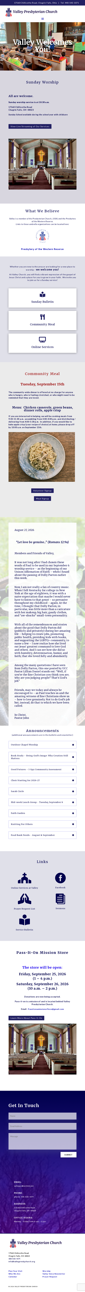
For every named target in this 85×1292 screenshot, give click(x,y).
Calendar (13, 1277)
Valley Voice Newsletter (53, 1274)
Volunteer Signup (42, 490)
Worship (46, 1271)
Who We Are (14, 1274)
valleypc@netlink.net (24, 1186)
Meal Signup (42, 498)
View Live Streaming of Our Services (30, 126)
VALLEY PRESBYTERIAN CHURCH (26, 1286)
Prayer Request (49, 1277)
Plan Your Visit (15, 1271)
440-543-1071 (72, 3)
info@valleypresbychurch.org (22, 1261)
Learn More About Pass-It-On (26, 1018)
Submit (68, 1155)
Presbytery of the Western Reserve (42, 249)
